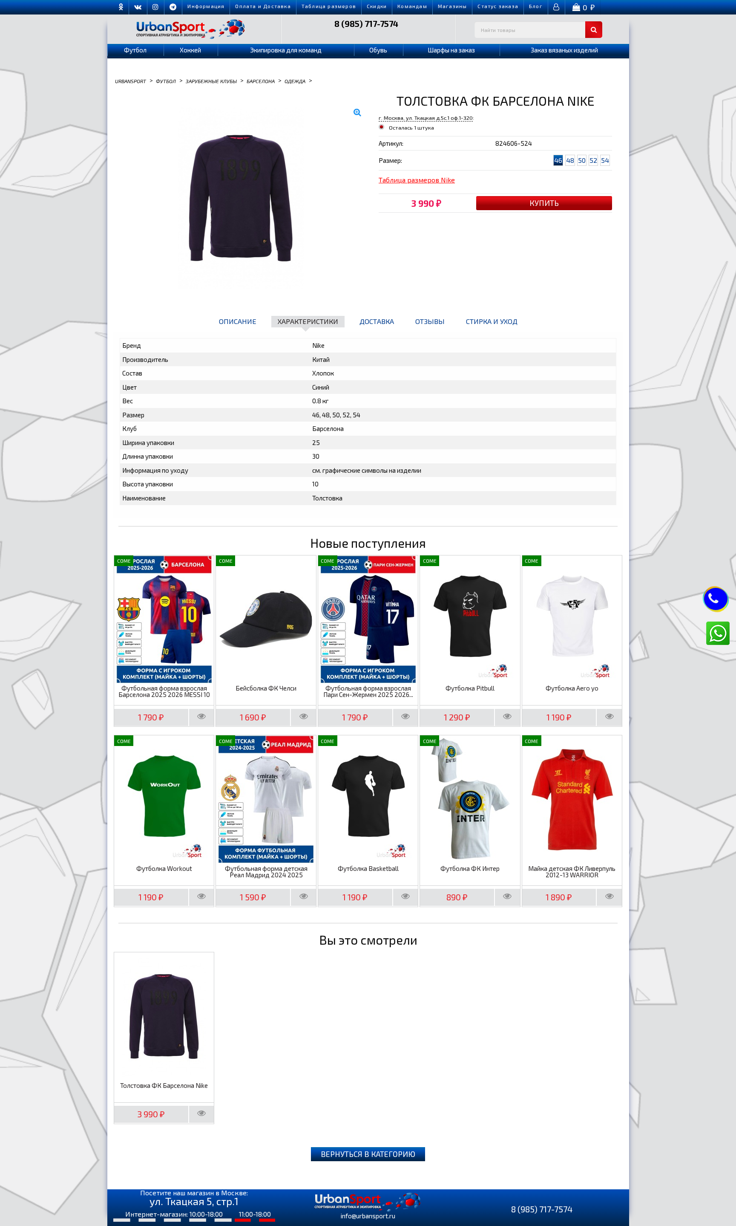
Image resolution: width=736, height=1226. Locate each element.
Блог (536, 6)
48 (570, 160)
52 (593, 160)
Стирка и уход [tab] (492, 321)
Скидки (377, 6)
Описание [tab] (237, 321)
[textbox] (538, 29)
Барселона (261, 81)
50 (582, 160)
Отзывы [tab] (430, 321)
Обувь (378, 50)
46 (558, 160)
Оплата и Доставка (262, 6)
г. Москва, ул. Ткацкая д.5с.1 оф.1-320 (426, 117)
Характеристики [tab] (308, 321)
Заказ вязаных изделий (564, 50)
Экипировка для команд (286, 50)
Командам (412, 6)
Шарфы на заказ (451, 50)
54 (605, 160)
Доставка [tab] (376, 321)
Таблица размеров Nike (417, 180)
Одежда (295, 81)
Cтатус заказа (497, 6)
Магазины (452, 6)
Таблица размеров (329, 6)
